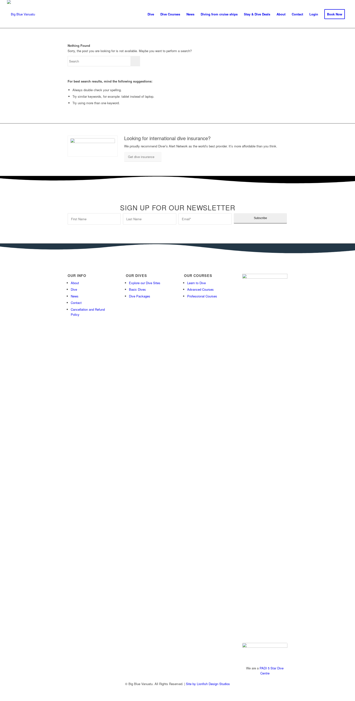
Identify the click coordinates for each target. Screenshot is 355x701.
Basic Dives (137, 289)
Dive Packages (139, 296)
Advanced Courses (200, 289)
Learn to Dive (196, 283)
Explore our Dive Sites (144, 283)
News (74, 296)
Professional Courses (202, 296)
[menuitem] (150, 14)
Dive (74, 289)
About (75, 283)
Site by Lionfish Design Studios (208, 683)
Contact (76, 302)
